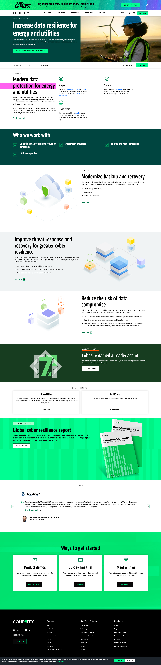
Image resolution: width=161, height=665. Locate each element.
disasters (78, 94)
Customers (50, 646)
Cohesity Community (120, 646)
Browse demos (33, 585)
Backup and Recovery (120, 632)
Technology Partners (86, 629)
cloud (77, 113)
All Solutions (118, 639)
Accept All (119, 660)
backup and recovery (73, 89)
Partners (89, 13)
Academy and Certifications (88, 636)
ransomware (63, 96)
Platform (47, 13)
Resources (75, 13)
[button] (12, 506)
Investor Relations (52, 636)
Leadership (50, 629)
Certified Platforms (120, 643)
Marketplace (84, 639)
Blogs (116, 629)
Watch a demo (127, 65)
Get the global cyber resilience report (30, 51)
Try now (79, 585)
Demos (82, 646)
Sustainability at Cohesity (55, 649)
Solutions (61, 13)
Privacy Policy (60, 661)
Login (122, 13)
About (49, 625)
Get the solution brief (21, 118)
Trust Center (84, 643)
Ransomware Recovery (121, 636)
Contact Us (20, 641)
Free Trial (142, 13)
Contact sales (125, 585)
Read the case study (31, 510)
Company (102, 13)
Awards (49, 643)
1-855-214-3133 (18, 635)
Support (116, 625)
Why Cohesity (84, 625)
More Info (130, 660)
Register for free (130, 5)
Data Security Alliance (87, 632)
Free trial (141, 65)
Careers (49, 639)
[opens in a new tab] (14, 630)
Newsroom (50, 632)
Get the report (90, 368)
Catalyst (83, 649)
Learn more (85, 202)
